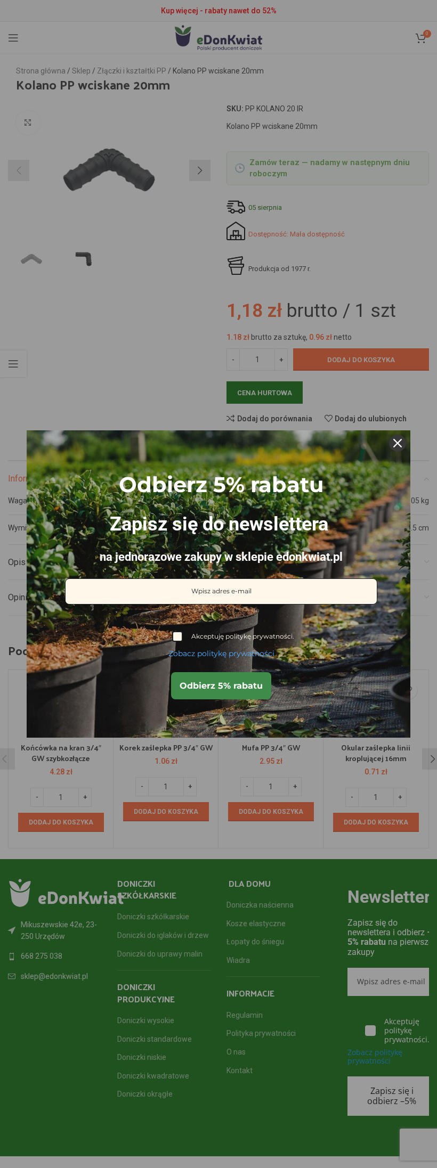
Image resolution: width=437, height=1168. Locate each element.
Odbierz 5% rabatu (221, 686)
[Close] (397, 443)
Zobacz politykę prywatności (221, 653)
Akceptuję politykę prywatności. (242, 636)
